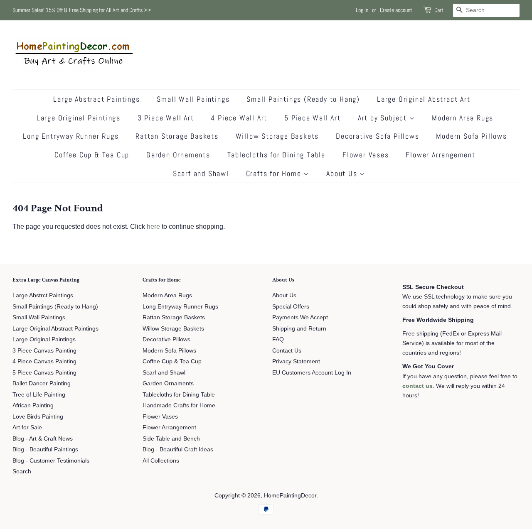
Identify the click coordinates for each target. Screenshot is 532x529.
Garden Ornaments (178, 154)
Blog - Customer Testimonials (50, 461)
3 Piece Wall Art (166, 117)
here (153, 226)
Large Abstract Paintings (96, 99)
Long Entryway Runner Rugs (70, 136)
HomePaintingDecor (290, 495)
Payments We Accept (300, 317)
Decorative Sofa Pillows (377, 136)
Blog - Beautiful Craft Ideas (178, 449)
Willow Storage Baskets (277, 136)
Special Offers (290, 307)
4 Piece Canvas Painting (44, 361)
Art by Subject (383, 117)
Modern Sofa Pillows (471, 136)
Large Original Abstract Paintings (55, 329)
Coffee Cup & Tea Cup (91, 154)
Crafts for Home (275, 173)
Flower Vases (365, 154)
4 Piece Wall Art (239, 117)
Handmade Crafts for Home (179, 405)
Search (21, 471)
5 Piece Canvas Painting (44, 373)
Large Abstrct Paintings (42, 295)
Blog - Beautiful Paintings (45, 449)
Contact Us (286, 351)
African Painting (33, 405)
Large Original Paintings (79, 117)
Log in (362, 10)
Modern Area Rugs (462, 117)
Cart (438, 10)
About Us (343, 173)
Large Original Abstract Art (423, 99)
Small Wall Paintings (193, 99)
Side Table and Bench (171, 439)
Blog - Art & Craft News (42, 439)
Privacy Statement (296, 361)
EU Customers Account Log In (311, 373)
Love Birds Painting (37, 417)
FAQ (278, 339)
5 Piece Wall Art (312, 117)
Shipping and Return (299, 329)
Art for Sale (27, 427)
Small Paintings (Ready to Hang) (303, 99)
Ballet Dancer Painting (41, 383)
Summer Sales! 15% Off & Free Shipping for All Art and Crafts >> (81, 10)
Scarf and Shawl (201, 173)
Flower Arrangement (440, 154)
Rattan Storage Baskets (177, 136)
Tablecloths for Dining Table (276, 154)
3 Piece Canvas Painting (44, 351)
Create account (396, 10)
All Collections (161, 461)
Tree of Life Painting (38, 395)
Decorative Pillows (166, 339)
